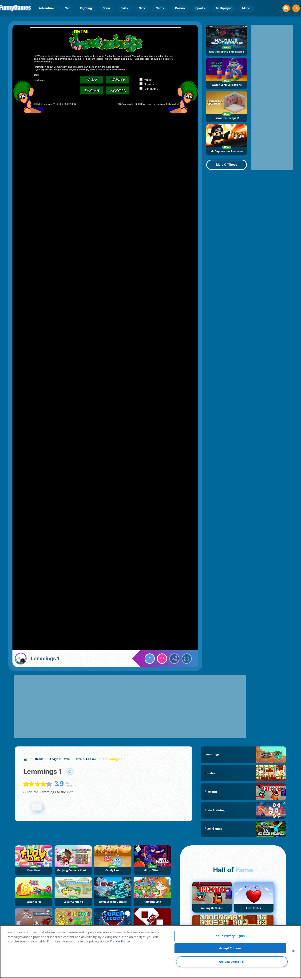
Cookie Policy (120, 941)
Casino (180, 8)
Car (67, 8)
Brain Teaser (86, 759)
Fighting (86, 8)
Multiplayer (224, 8)
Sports (200, 8)
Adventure (46, 8)
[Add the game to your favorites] (70, 771)
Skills (124, 8)
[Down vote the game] (162, 658)
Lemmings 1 (113, 759)
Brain (106, 8)
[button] (286, 8)
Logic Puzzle (60, 759)
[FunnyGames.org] (25, 759)
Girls (142, 8)
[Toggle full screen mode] (187, 658)
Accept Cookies (230, 948)
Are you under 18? (232, 962)
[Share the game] (174, 658)
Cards (160, 8)
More (246, 8)
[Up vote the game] (150, 658)
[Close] (293, 951)
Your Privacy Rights (230, 936)
